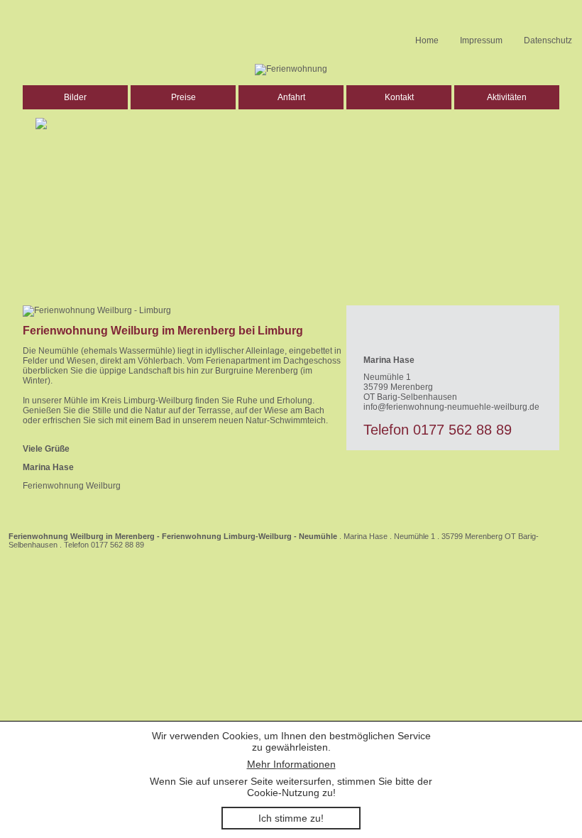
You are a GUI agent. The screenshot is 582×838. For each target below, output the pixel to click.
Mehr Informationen (291, 764)
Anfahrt (291, 97)
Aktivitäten (507, 97)
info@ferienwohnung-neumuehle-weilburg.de (451, 407)
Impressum (481, 40)
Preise (183, 97)
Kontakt (399, 97)
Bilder (75, 97)
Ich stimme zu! (291, 818)
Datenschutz (548, 40)
